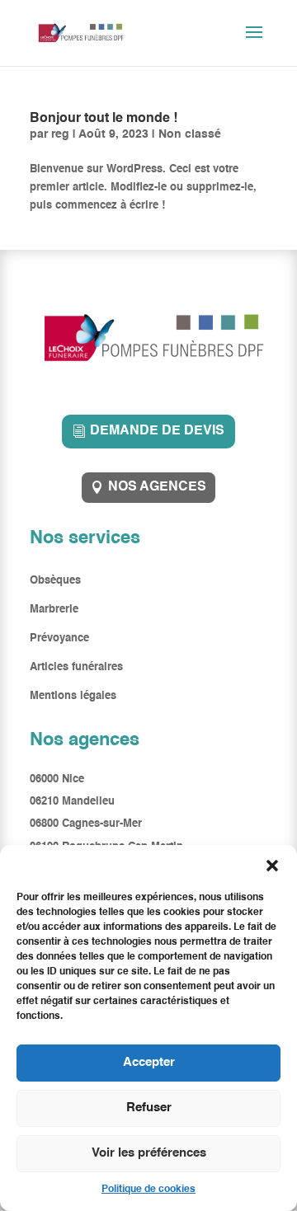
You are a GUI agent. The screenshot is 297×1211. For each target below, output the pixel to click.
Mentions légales (73, 696)
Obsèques (57, 580)
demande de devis (157, 431)
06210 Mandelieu (72, 801)
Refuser (149, 1107)
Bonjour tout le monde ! (103, 118)
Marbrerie (54, 609)
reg (60, 134)
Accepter (149, 1062)
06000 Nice (57, 779)
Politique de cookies (148, 1190)
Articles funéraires (76, 667)
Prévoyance (59, 638)
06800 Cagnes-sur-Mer (86, 824)
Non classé (189, 134)
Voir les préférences (149, 1153)
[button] (272, 865)
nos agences (157, 487)
